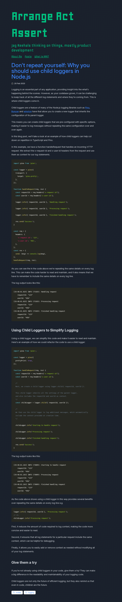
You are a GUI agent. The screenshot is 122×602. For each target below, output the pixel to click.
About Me (16, 56)
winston (28, 111)
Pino (87, 107)
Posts (28, 56)
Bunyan (15, 111)
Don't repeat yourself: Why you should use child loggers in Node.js (50, 71)
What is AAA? (41, 56)
